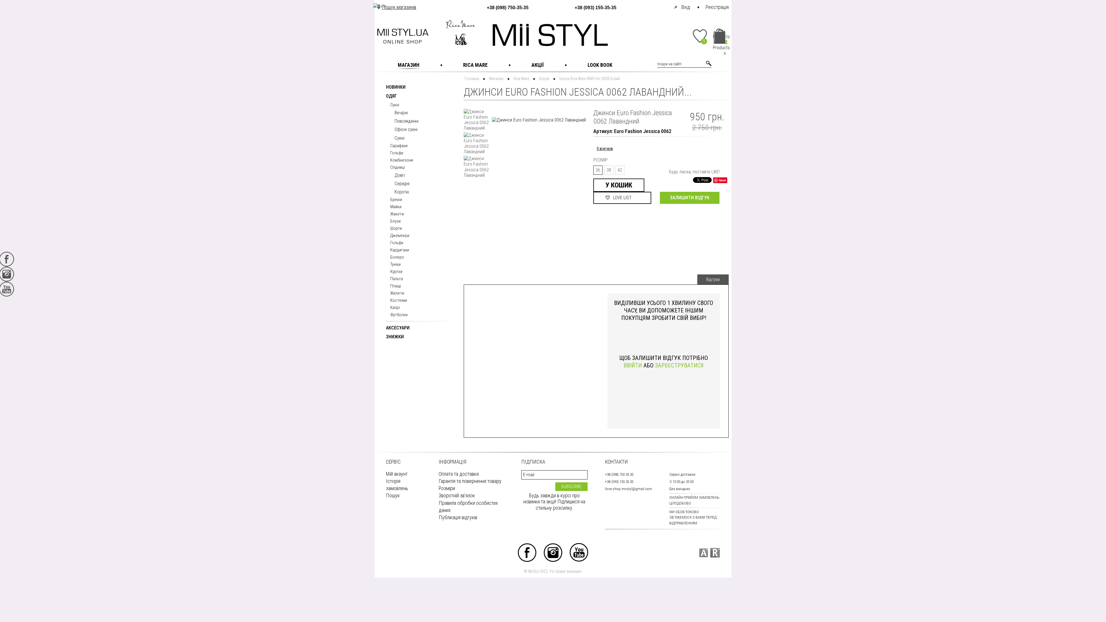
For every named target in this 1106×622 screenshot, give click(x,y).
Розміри (447, 488)
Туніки (395, 264)
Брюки (396, 200)
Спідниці (397, 167)
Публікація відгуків (458, 517)
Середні (402, 183)
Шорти (396, 228)
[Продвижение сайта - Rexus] (715, 553)
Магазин (408, 65)
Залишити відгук (689, 197)
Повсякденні (406, 121)
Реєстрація (717, 7)
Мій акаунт (397, 474)
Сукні (394, 105)
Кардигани (399, 250)
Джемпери (399, 236)
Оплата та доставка (459, 474)
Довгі (400, 175)
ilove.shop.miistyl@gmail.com (628, 489)
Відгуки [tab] (713, 279)
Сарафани (399, 146)
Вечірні (401, 112)
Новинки (396, 87)
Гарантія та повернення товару (470, 481)
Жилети (397, 293)
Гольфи (396, 153)
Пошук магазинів (399, 7)
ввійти (633, 365)
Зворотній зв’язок (457, 495)
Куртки (396, 272)
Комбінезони (401, 160)
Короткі (402, 192)
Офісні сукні (406, 129)
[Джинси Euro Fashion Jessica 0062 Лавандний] (477, 120)
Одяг (391, 96)
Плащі (395, 286)
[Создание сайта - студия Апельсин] (703, 553)
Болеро (397, 257)
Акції (537, 65)
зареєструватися (679, 365)
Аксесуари (398, 328)
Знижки (395, 337)
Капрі (395, 308)
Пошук (393, 495)
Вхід (685, 7)
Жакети (397, 214)
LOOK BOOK (600, 65)
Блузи (395, 221)
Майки (396, 207)
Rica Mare (475, 65)
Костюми (398, 300)
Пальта (396, 279)
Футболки (399, 315)
